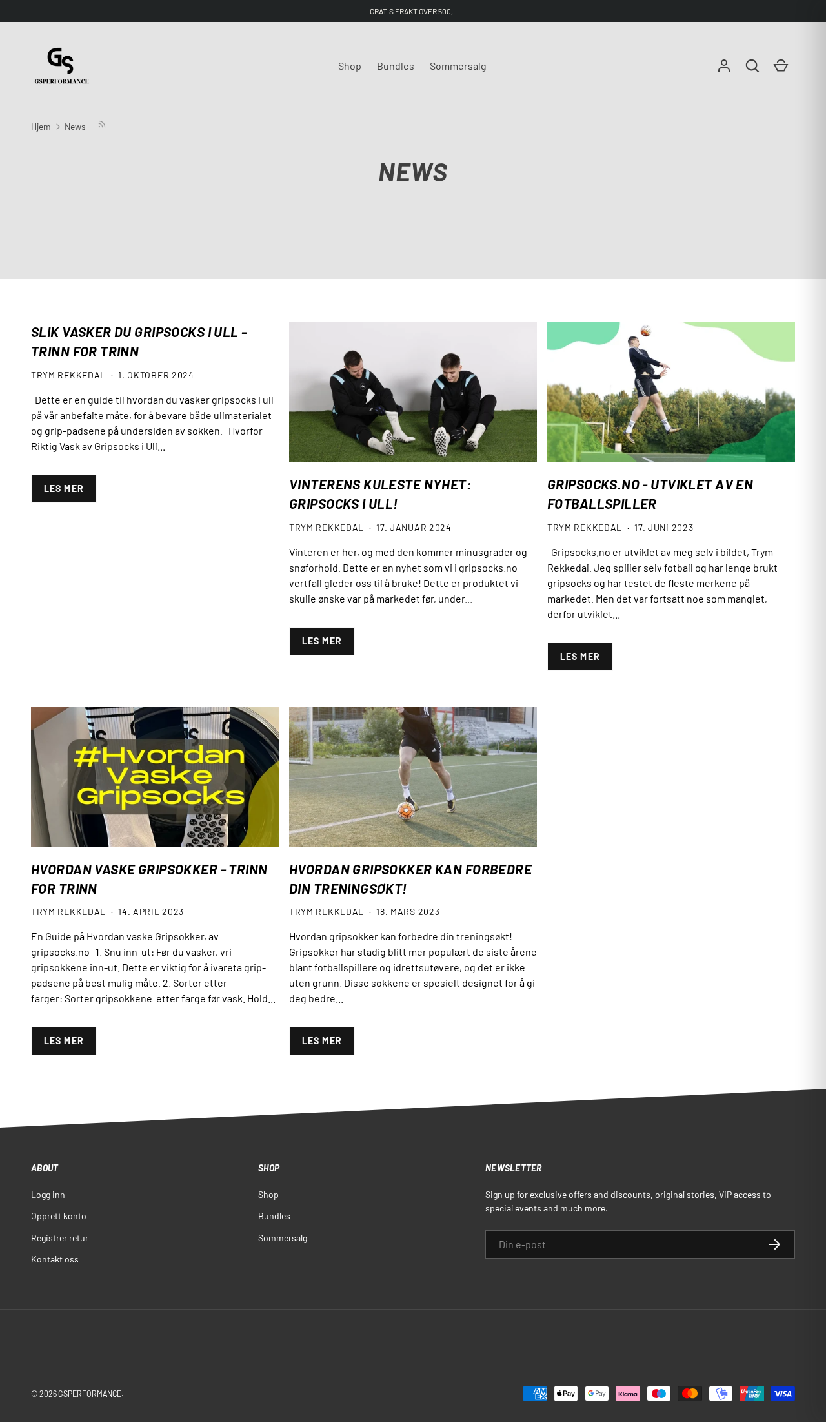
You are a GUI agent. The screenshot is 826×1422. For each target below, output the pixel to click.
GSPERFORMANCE (89, 1393)
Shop (349, 65)
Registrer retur (59, 1237)
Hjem (41, 126)
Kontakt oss (55, 1258)
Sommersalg (458, 65)
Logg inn (48, 1194)
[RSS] (101, 126)
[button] (752, 66)
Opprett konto (58, 1215)
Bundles (395, 65)
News (75, 126)
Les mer (64, 488)
